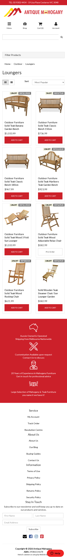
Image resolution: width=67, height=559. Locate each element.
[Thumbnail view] (5, 82)
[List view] (11, 82)
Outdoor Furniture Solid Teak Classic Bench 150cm (47, 125)
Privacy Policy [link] (33, 477)
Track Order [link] (33, 423)
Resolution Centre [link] (33, 430)
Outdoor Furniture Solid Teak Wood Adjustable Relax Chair (50, 237)
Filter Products (13, 55)
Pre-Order (50, 252)
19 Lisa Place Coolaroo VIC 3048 (43, 2)
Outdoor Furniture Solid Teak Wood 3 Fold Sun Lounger (17, 237)
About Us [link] (33, 440)
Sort (27, 81)
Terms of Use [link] (33, 471)
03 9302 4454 (19, 2)
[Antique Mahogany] (33, 11)
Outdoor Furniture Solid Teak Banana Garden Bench (14, 125)
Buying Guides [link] (33, 453)
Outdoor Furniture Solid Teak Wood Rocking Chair (14, 293)
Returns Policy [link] (33, 490)
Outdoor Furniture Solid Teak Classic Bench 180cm (14, 181)
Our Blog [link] (33, 447)
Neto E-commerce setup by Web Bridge (33, 555)
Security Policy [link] (33, 497)
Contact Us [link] (33, 460)
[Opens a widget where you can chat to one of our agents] (55, 553)
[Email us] (25, 536)
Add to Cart (17, 140)
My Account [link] (33, 416)
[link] (30, 536)
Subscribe (33, 529)
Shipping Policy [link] (33, 484)
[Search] (62, 37)
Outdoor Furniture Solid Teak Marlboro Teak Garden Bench (48, 181)
